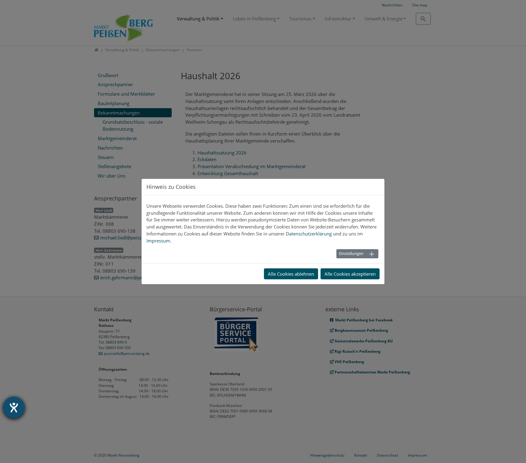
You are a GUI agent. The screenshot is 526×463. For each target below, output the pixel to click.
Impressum (158, 241)
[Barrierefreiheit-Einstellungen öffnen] (14, 407)
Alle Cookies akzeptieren (350, 274)
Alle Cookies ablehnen (291, 274)
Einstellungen (351, 253)
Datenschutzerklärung (309, 234)
